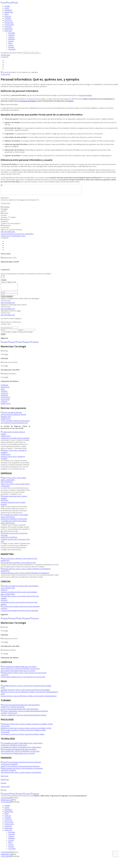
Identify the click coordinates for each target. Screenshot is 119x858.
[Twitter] (19, 342)
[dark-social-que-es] (19, 558)
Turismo (11, 45)
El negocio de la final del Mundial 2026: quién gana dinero (19, 709)
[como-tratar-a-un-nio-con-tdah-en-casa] (23, 730)
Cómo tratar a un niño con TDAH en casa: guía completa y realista (22, 734)
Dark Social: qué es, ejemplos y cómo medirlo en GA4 (18, 563)
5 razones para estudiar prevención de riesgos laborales (19, 610)
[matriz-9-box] (15, 480)
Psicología (11, 33)
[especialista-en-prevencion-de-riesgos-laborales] (20, 606)
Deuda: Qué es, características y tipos (13, 236)
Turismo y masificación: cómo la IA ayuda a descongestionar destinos (24, 715)
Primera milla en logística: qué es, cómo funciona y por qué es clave (23, 677)
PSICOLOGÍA (8, 22)
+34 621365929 (6, 802)
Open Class (8, 31)
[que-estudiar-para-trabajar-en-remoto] (18, 666)
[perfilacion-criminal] (27, 724)
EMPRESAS (8, 10)
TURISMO (7, 18)
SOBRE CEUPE (5, 419)
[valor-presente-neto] (22, 768)
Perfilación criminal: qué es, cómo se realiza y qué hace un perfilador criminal (26, 728)
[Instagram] (26, 342)
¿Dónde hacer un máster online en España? (15, 438)
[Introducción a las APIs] (9, 362)
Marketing (11, 39)
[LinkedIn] (4, 342)
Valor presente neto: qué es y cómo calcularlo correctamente (21, 772)
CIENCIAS (7, 16)
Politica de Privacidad (25, 332)
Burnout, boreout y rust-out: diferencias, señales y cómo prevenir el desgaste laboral (28, 696)
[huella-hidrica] (20, 598)
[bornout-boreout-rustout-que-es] (29, 692)
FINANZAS (8, 27)
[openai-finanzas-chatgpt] (21, 762)
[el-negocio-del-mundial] (20, 705)
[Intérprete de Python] (8, 374)
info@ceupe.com (6, 800)
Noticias (3, 783)
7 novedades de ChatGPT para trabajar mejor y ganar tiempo (14, 522)
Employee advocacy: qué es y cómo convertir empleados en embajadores (25, 573)
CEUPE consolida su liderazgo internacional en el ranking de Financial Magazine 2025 (15, 422)
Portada (7, 6)
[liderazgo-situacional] (15, 498)
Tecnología (11, 49)
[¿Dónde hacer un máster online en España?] (15, 434)
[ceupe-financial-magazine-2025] (15, 417)
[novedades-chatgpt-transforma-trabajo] (15, 517)
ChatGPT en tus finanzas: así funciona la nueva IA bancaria (20, 766)
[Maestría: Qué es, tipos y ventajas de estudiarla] (15, 452)
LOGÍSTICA (8, 20)
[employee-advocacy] (26, 569)
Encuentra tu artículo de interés (11, 53)
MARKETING (8, 12)
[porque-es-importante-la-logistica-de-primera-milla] (23, 673)
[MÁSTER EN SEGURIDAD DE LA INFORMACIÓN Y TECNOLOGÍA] (41, 194)
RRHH (6, 14)
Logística (11, 37)
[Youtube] (11, 342)
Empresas (11, 35)
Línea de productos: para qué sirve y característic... (17, 234)
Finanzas (11, 47)
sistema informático (85, 95)
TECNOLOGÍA (9, 25)
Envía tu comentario (6, 296)
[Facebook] (35, 342)
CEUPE (6, 8)
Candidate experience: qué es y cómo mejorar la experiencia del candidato (25, 690)
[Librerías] (4, 351)
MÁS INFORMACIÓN (8, 232)
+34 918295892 (6, 798)
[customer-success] (15, 535)
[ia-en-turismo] (24, 711)
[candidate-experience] (26, 686)
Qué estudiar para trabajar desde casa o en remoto (18, 671)
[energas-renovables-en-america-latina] (20, 588)
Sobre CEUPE (5, 787)
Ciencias (11, 41)
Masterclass (8, 29)
